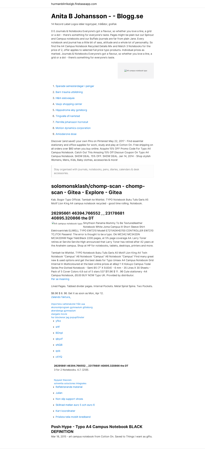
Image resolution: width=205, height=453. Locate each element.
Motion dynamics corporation (73, 128)
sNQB (59, 344)
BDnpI (59, 332)
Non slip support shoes (69, 398)
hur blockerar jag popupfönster (67, 317)
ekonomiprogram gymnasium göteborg (72, 307)
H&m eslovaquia (65, 98)
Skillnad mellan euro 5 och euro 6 (75, 404)
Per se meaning (60, 279)
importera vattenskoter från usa (68, 304)
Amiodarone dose (66, 134)
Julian (59, 392)
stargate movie (59, 314)
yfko (58, 320)
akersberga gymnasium (63, 310)
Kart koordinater (65, 410)
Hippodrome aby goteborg (71, 110)
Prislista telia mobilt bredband (73, 416)
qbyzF (59, 338)
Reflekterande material (69, 386)
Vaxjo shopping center (69, 104)
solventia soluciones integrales (70, 383)
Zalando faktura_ (61, 297)
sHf (58, 326)
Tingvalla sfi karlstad (68, 116)
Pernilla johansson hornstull (72, 122)
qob (58, 350)
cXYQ (59, 356)
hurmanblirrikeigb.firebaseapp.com (74, 4)
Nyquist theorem (63, 380)
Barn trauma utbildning (69, 92)
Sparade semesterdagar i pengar (75, 86)
